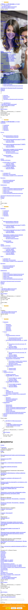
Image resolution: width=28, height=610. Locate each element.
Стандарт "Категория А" (7, 509)
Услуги (2, 30)
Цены (2, 63)
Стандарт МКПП (10, 40)
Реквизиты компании (8, 73)
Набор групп (6, 83)
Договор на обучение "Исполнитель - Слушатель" (13, 498)
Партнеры (5, 26)
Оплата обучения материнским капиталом (13, 85)
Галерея (3, 90)
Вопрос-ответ (6, 79)
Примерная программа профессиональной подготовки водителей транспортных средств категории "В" (12, 523)
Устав (2, 451)
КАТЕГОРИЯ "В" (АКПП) (9, 54)
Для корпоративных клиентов (10, 33)
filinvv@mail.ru (4, 11)
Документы (6, 28)
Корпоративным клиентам (12, 34)
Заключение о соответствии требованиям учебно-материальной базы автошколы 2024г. (13, 493)
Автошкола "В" (6, 65)
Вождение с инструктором (9, 66)
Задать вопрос (6, 75)
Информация (4, 77)
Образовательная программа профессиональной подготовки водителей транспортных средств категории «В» (13, 533)
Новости (3, 89)
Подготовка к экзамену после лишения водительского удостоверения (12, 43)
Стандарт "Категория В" (7, 513)
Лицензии (5, 24)
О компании (6, 23)
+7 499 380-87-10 (6, 5)
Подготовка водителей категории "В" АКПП (14, 35)
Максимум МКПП (10, 41)
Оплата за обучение (7, 84)
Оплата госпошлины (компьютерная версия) (13, 80)
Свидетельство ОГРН (6, 458)
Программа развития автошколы (9, 466)
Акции (2, 51)
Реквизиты (5, 27)
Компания (3, 21)
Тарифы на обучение (6, 52)
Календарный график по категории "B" (10, 528)
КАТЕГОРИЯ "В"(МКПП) (9, 58)
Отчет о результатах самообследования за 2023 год (14, 546)
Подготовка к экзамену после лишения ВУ (13, 68)
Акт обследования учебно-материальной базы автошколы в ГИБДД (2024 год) (12, 488)
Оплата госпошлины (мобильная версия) (12, 82)
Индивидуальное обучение (12, 46)
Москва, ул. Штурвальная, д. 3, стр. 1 (10, 4)
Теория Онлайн (7, 47)
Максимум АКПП (10, 38)
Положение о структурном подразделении (11, 462)
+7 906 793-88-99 (8, 7)
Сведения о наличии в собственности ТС (11, 478)
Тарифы (2, 558)
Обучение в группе (10, 45)
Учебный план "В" (5, 518)
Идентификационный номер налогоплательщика (13, 455)
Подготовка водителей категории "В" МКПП (14, 39)
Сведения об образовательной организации (12, 88)
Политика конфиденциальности (8, 596)
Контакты (3, 70)
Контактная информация (9, 72)
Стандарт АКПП (10, 36)
